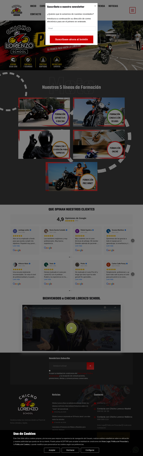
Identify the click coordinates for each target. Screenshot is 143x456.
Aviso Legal (106, 441)
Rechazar (70, 450)
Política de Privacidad (119, 441)
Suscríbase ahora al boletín (71, 39)
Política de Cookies (22, 444)
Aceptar (52, 450)
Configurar (90, 450)
